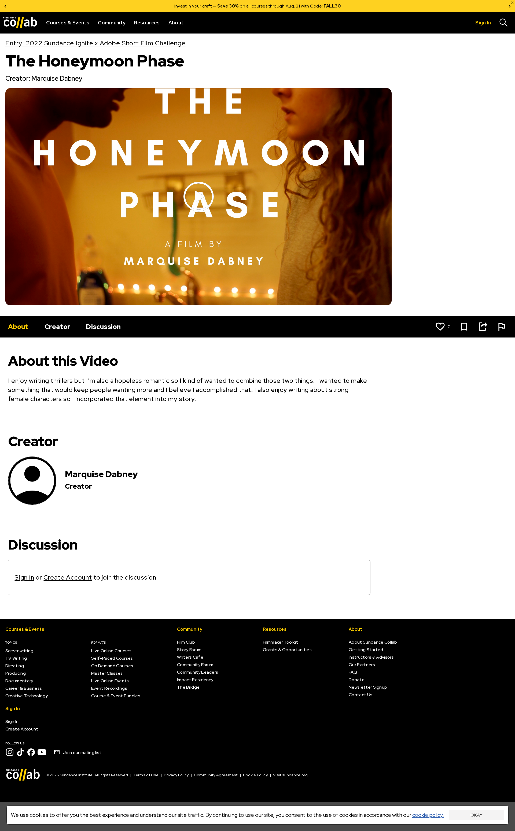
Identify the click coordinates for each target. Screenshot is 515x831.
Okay (476, 815)
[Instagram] (9, 752)
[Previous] (5, 6)
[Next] (509, 6)
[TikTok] (20, 752)
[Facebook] (31, 752)
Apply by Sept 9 (322, 6)
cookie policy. (428, 814)
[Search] (503, 23)
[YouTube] (42, 752)
